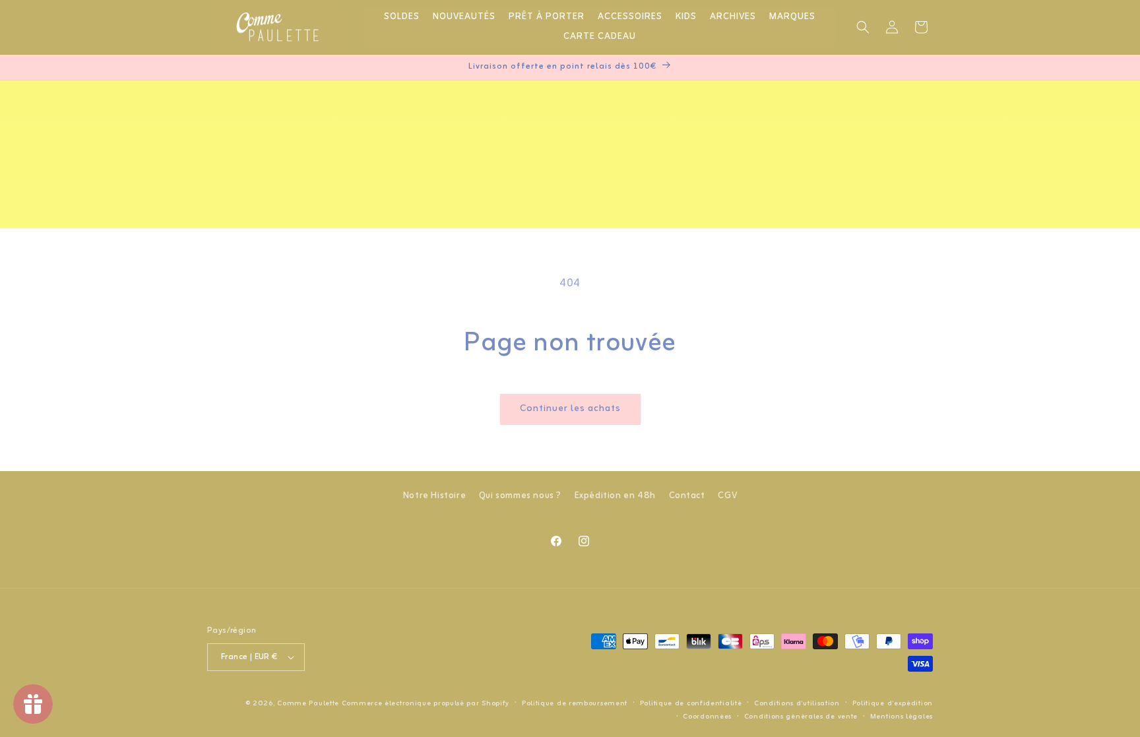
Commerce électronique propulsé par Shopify (425, 703)
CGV (727, 495)
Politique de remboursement (574, 703)
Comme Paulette (308, 703)
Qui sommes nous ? (520, 495)
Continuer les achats (570, 409)
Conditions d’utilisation (797, 703)
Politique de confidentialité (691, 703)
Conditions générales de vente (801, 716)
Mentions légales (901, 716)
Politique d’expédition (892, 703)
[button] (862, 27)
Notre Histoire (434, 495)
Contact (687, 495)
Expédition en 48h (615, 495)
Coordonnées (707, 716)
